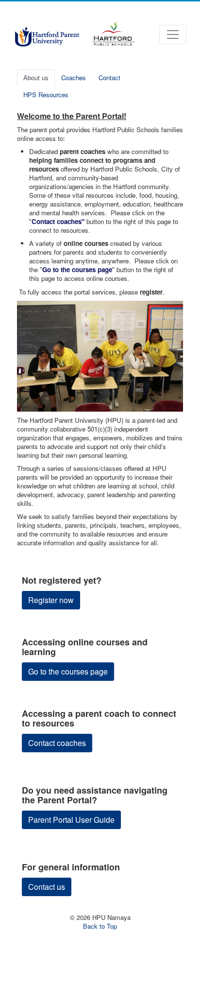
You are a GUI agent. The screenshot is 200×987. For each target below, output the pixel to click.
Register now (51, 600)
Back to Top (100, 926)
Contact (109, 77)
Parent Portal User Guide (71, 819)
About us (36, 77)
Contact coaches (57, 742)
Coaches (73, 77)
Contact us (46, 886)
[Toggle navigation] (172, 34)
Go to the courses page (68, 671)
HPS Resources (45, 94)
